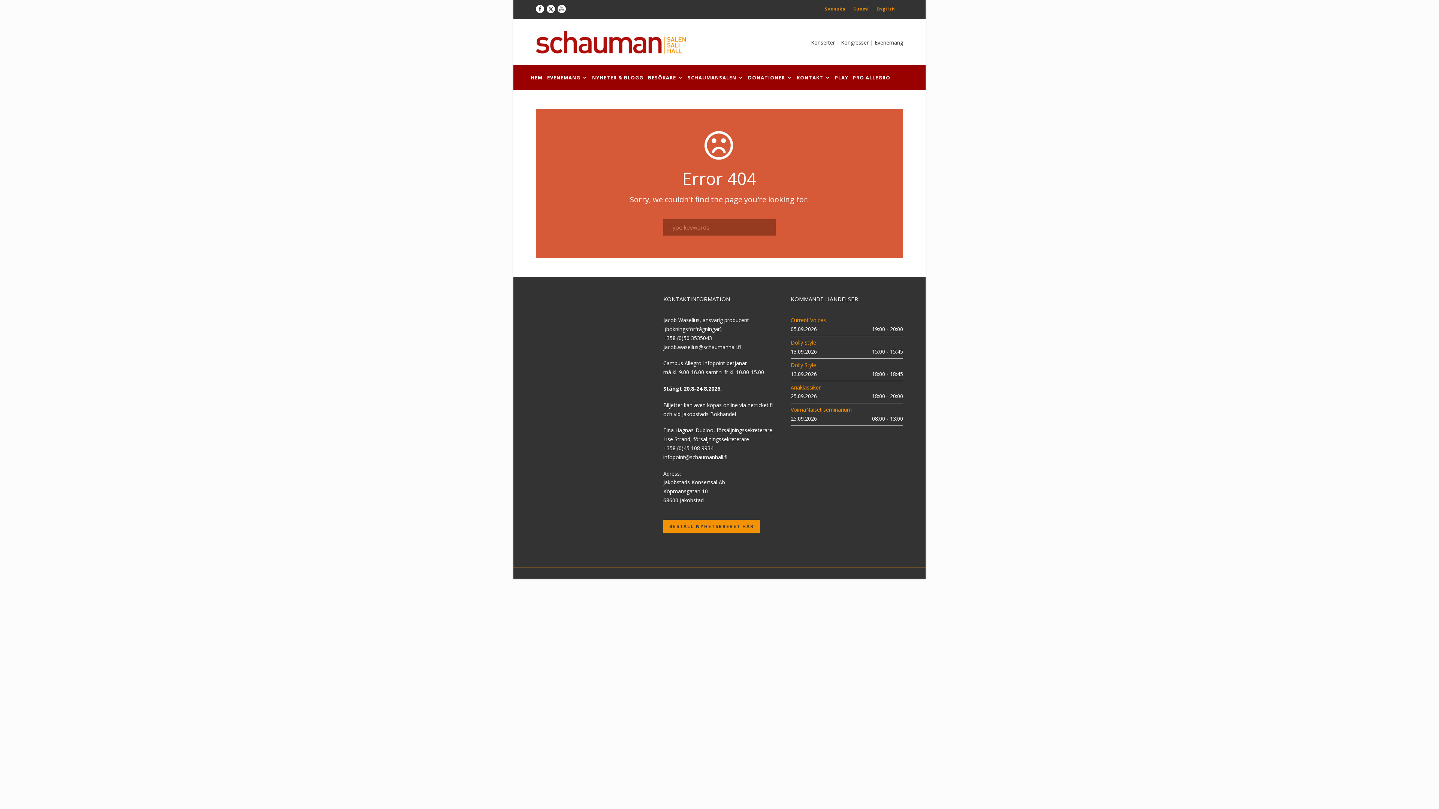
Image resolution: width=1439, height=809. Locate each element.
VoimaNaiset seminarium (821, 409)
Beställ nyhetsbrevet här (711, 526)
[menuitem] (835, 8)
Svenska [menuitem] (835, 9)
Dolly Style (803, 342)
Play (841, 77)
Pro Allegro (871, 77)
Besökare (662, 77)
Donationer (766, 77)
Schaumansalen (712, 77)
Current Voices (808, 320)
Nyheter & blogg (617, 77)
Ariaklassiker (806, 387)
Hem (537, 77)
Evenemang (563, 77)
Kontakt (810, 77)
